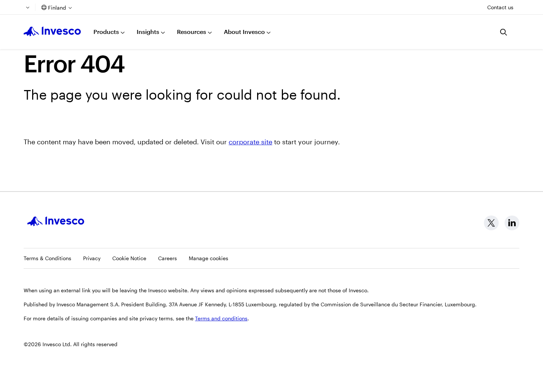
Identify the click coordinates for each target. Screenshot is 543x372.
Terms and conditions (221, 318)
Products (106, 31)
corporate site (250, 142)
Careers (167, 258)
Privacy (91, 258)
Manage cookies (208, 258)
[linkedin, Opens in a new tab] (512, 223)
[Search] (504, 32)
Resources (191, 31)
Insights (148, 31)
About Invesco (244, 31)
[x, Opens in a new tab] (491, 223)
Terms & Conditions (47, 258)
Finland (57, 7)
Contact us (500, 7)
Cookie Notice (129, 258)
